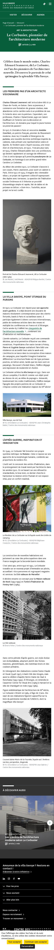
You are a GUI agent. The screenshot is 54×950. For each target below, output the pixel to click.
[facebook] (14, 879)
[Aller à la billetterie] (44, 3)
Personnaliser (27, 946)
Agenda (40, 15)
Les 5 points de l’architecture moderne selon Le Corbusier (22, 839)
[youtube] (19, 879)
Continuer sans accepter (36, 942)
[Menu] (50, 3)
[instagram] (9, 879)
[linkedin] (4, 879)
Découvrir (26, 15)
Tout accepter (14, 942)
